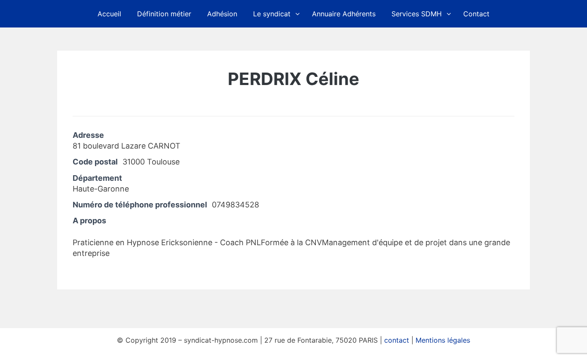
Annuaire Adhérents (344, 13)
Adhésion (222, 13)
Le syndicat (271, 13)
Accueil (109, 13)
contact (396, 340)
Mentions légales (443, 340)
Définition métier (164, 13)
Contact (476, 13)
